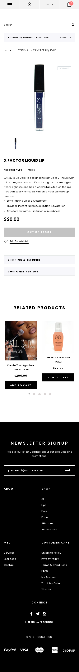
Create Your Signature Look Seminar (20, 367)
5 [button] (50, 394)
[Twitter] (38, 614)
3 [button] (39, 394)
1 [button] (29, 394)
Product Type (13, 169)
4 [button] (45, 394)
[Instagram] (44, 614)
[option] (39, 98)
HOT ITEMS (22, 50)
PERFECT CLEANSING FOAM (58, 359)
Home (7, 50)
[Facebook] (31, 614)
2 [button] (34, 394)
